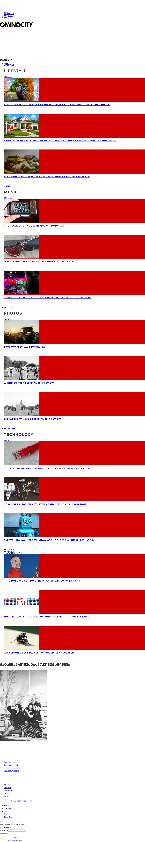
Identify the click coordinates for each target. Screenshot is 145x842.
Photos (8, 307)
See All (8, 77)
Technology (11, 429)
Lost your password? (16, 840)
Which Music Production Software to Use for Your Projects (47, 298)
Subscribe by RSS (10, 762)
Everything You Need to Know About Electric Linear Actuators (49, 540)
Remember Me (16, 837)
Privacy (7, 796)
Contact (7, 788)
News (6, 17)
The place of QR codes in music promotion (34, 226)
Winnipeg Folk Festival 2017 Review (29, 383)
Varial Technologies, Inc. (21, 801)
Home (6, 805)
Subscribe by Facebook (12, 768)
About (6, 785)
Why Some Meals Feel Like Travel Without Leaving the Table (47, 176)
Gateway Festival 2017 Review (24, 347)
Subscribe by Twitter (11, 771)
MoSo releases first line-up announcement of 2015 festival (46, 617)
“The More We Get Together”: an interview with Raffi (42, 581)
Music (7, 186)
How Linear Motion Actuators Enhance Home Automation (45, 504)
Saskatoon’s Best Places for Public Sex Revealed (39, 653)
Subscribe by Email (11, 765)
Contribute (9, 16)
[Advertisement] (59, 43)
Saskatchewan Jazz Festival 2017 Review (32, 419)
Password (4, 833)
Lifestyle (9, 65)
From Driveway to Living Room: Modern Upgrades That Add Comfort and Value (60, 140)
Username (4, 830)
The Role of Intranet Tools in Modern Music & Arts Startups (47, 468)
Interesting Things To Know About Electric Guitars (41, 262)
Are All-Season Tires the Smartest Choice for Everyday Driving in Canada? (57, 104)
